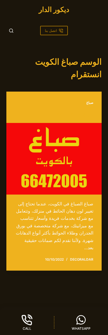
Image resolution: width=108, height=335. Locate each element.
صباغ (89, 102)
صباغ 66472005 (74, 114)
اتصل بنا (51, 30)
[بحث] (11, 31)
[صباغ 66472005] (53, 158)
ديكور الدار (54, 9)
